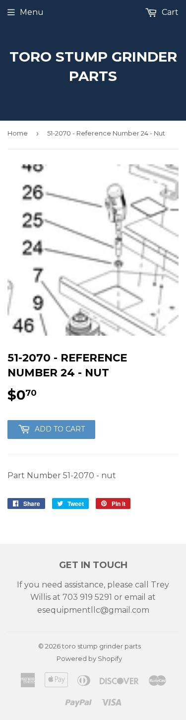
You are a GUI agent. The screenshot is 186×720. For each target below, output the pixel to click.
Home (17, 133)
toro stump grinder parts (93, 66)
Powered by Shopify (89, 658)
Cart (169, 12)
